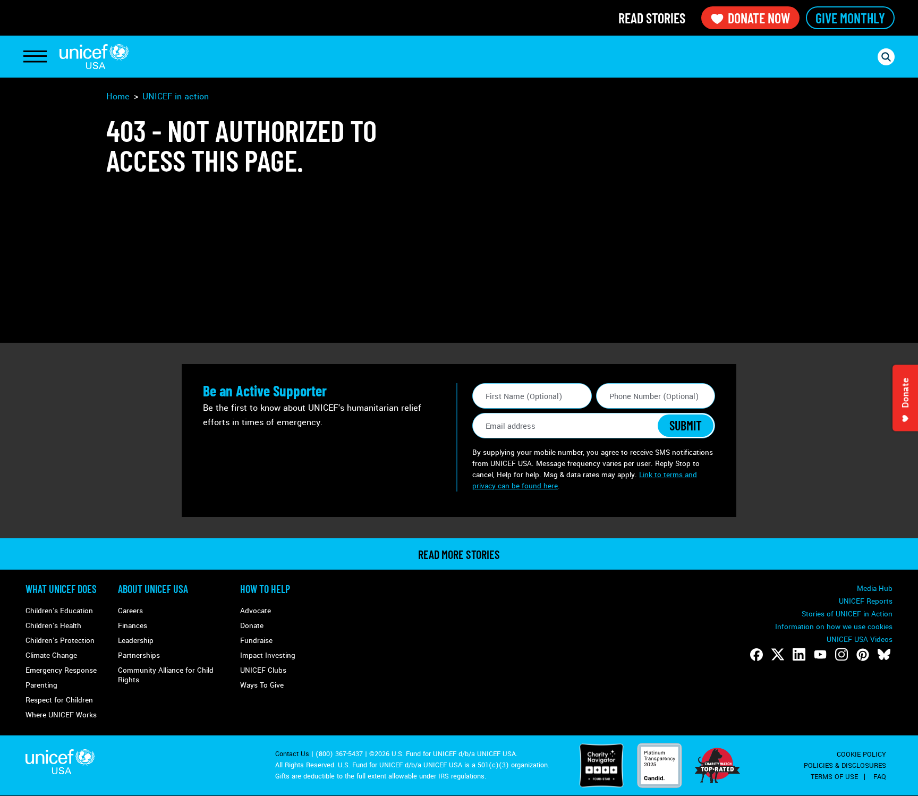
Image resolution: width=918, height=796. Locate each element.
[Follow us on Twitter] (777, 654)
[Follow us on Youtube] (820, 654)
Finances (132, 626)
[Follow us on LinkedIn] (799, 654)
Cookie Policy (861, 754)
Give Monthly (850, 18)
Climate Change (51, 655)
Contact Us (292, 754)
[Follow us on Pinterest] (862, 654)
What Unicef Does (61, 588)
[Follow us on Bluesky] (884, 654)
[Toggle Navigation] (35, 57)
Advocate (255, 611)
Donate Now (759, 18)
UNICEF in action (175, 96)
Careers (130, 611)
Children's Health (53, 626)
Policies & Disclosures (845, 766)
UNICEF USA (94, 56)
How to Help (265, 588)
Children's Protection (60, 641)
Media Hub (874, 588)
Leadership (136, 641)
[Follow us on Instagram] (841, 654)
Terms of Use (834, 777)
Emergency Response (61, 670)
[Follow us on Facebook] (756, 654)
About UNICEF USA (153, 588)
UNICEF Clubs (263, 670)
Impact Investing (267, 655)
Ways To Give (262, 685)
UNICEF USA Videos (859, 639)
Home (118, 96)
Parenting (41, 685)
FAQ (879, 777)
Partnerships (139, 655)
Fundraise (256, 641)
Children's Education (59, 611)
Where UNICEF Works (61, 715)
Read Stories (651, 18)
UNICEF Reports (865, 601)
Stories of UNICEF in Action (847, 614)
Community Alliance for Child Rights (166, 675)
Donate (252, 626)
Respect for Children (59, 700)
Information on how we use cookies (833, 627)
